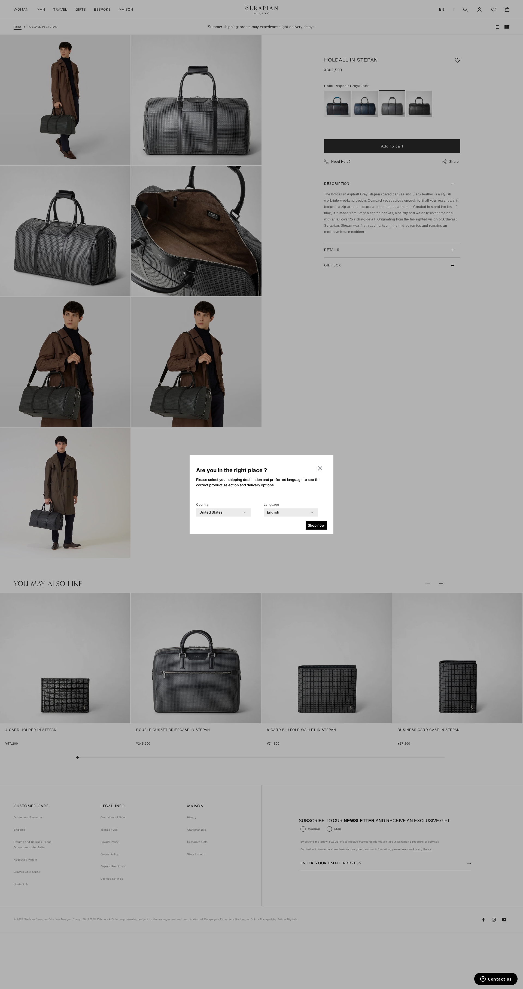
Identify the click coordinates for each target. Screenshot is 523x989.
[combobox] (211, 512)
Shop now (316, 525)
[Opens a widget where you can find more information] (496, 979)
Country (202, 504)
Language (271, 504)
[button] (320, 468)
